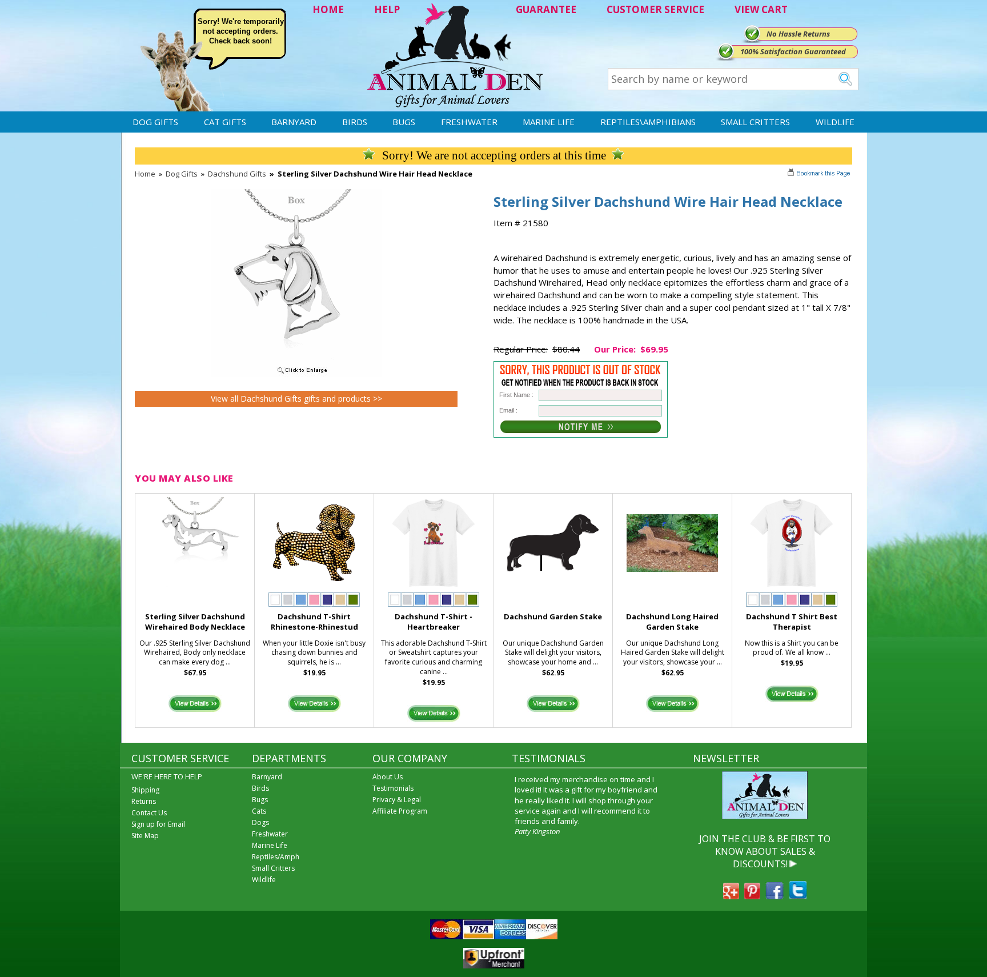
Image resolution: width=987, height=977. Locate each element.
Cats (259, 811)
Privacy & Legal (396, 799)
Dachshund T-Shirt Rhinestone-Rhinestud (314, 621)
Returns (143, 801)
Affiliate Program (399, 811)
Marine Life (549, 121)
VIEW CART (761, 9)
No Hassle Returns (798, 34)
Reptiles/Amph (275, 857)
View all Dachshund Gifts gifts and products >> (296, 398)
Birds (354, 121)
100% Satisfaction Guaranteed (793, 51)
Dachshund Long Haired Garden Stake (672, 621)
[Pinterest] (752, 896)
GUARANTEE (546, 9)
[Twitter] (798, 896)
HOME (328, 9)
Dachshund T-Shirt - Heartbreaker (433, 621)
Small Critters (755, 121)
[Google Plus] (731, 896)
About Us (387, 777)
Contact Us (149, 813)
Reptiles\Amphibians (648, 121)
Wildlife (835, 121)
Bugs (403, 121)
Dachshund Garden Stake (553, 616)
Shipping (145, 790)
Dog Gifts (155, 121)
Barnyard (293, 121)
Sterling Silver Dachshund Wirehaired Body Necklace (195, 621)
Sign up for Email (158, 824)
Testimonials (393, 788)
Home (145, 174)
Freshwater (469, 121)
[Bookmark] (820, 174)
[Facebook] (774, 896)
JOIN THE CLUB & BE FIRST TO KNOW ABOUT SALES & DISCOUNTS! (764, 851)
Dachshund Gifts (237, 174)
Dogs (260, 822)
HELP (387, 9)
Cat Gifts (225, 121)
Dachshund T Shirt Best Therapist (791, 621)
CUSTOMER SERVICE (655, 9)
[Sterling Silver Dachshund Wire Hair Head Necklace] (296, 374)
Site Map (145, 835)
